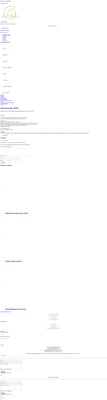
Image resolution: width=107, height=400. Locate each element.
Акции (4, 36)
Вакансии (2, 95)
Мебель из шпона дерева (53, 318)
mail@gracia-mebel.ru (4, 30)
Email (2, 160)
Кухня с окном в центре (13, 261)
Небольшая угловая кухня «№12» (16, 213)
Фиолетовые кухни (79, 133)
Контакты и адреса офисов (6, 100)
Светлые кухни (71, 133)
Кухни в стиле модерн (54, 133)
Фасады (53, 317)
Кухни (5, 111)
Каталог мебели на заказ (5, 311)
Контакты (5, 40)
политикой (9, 369)
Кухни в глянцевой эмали (19, 111)
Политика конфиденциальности (7, 102)
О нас (4, 38)
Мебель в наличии (7, 35)
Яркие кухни (86, 133)
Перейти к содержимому (5, 1)
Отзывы (4, 37)
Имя (1, 158)
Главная (2, 97)
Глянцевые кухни (9, 133)
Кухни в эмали (11, 111)
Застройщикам (3, 98)
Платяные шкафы (53, 313)
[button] (3, 32)
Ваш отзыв (3, 155)
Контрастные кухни (33, 133)
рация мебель (3, 21)
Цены (53, 329)
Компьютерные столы (53, 316)
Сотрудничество (3, 103)
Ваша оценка (3, 146)
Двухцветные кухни (17, 133)
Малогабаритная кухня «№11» (15, 309)
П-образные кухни (63, 133)
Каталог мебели (6, 34)
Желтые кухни (25, 133)
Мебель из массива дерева (53, 314)
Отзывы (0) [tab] (5, 135)
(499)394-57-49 (4, 334)
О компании (53, 326)
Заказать (2, 131)
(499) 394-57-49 (4, 28)
